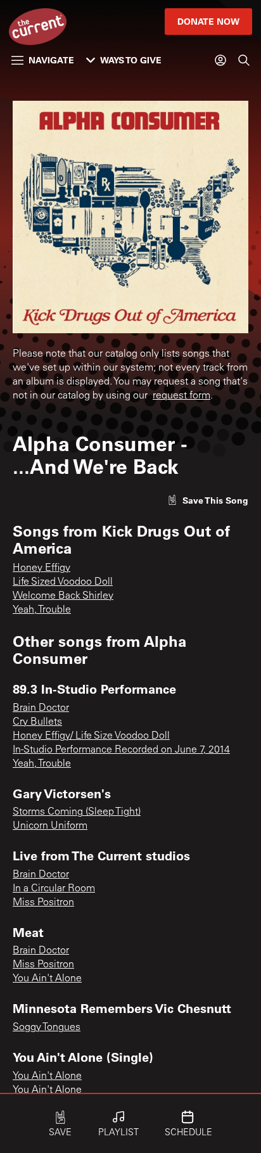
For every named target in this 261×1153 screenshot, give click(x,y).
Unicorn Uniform (50, 826)
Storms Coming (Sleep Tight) (77, 812)
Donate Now (208, 21)
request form (181, 396)
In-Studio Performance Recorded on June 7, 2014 (121, 750)
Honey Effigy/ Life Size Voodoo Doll (91, 736)
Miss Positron (43, 903)
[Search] (244, 60)
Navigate (51, 60)
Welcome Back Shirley (63, 596)
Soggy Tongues (46, 1027)
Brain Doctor (41, 708)
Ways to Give (131, 60)
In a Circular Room (54, 889)
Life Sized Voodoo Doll (63, 582)
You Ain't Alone (47, 979)
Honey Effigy (41, 568)
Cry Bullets (37, 722)
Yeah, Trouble (42, 610)
